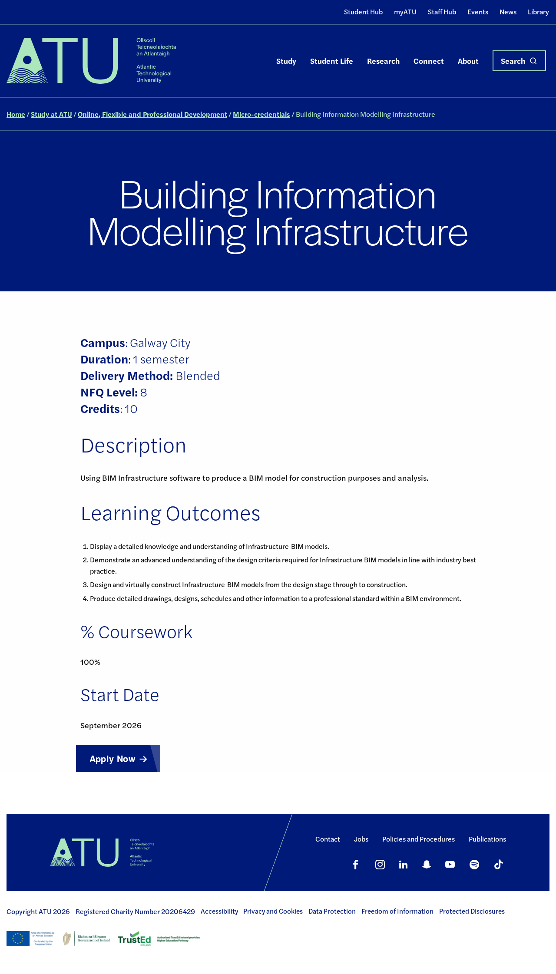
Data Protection (332, 911)
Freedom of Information (397, 911)
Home (16, 114)
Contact (327, 839)
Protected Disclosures (472, 911)
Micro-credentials (261, 114)
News (508, 12)
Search (513, 60)
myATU (405, 12)
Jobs (361, 839)
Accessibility (219, 911)
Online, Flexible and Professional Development (152, 114)
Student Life (331, 60)
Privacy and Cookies (273, 911)
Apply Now (112, 758)
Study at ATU (51, 114)
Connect (429, 60)
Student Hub (363, 12)
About (468, 60)
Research (383, 60)
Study (286, 60)
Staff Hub (442, 12)
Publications (487, 839)
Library (538, 12)
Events (477, 12)
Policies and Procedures (418, 839)
